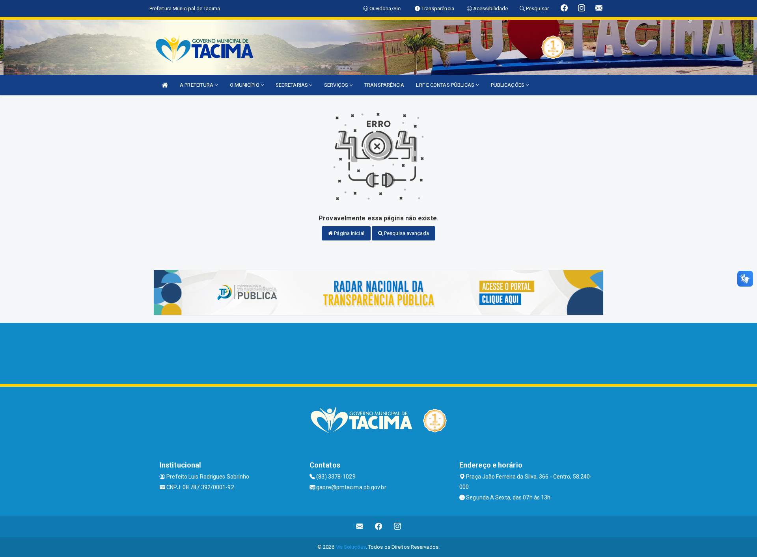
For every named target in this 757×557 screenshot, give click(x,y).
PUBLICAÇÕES (508, 85)
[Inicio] (165, 85)
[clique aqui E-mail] (360, 526)
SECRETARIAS (292, 85)
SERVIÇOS (336, 85)
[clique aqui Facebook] (379, 526)
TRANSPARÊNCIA (384, 85)
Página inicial (348, 233)
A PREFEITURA (197, 85)
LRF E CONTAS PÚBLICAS (445, 85)
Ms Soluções (351, 547)
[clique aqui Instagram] (398, 526)
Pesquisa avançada (406, 233)
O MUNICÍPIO (245, 85)
